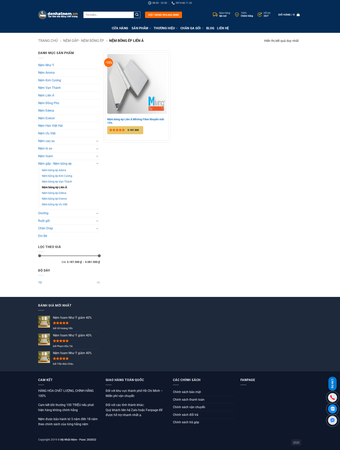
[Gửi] (137, 15)
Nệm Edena (46, 110)
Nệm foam (45, 156)
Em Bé (42, 236)
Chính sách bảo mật (187, 392)
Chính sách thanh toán (188, 399)
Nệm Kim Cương (49, 80)
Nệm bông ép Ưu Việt (54, 204)
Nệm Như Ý (46, 65)
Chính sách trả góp (186, 422)
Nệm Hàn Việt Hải (50, 126)
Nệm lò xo (45, 148)
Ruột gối (44, 221)
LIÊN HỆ (223, 28)
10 (40, 282)
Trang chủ (48, 41)
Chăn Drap (45, 228)
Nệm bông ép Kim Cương (57, 176)
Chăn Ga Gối (190, 28)
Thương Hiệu (164, 28)
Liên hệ (332, 383)
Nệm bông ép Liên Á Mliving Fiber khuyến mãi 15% (135, 121)
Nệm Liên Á (46, 95)
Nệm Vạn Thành (49, 88)
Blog (210, 28)
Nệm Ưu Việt (46, 133)
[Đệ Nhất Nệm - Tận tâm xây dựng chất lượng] (58, 14)
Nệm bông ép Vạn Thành (57, 181)
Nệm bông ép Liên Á (54, 187)
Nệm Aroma (46, 72)
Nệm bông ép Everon (54, 198)
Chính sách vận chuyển (189, 407)
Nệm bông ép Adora (54, 170)
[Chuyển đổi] (97, 141)
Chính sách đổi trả (185, 415)
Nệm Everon (46, 118)
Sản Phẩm (140, 28)
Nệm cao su (46, 141)
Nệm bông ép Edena (54, 193)
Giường (43, 213)
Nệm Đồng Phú (48, 103)
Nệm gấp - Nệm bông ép (83, 41)
